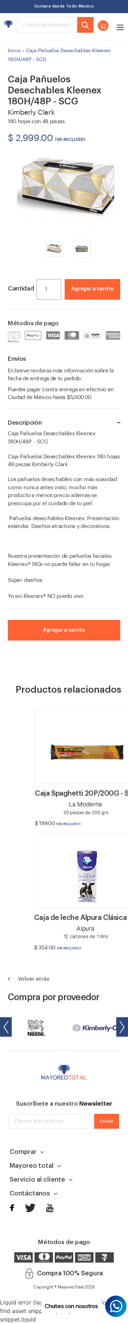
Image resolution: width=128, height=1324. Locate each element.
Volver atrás (32, 979)
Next (122, 1027)
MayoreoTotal (71, 1287)
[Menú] (118, 26)
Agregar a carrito (92, 289)
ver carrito (98, 300)
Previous (6, 1027)
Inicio (14, 50)
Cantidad (21, 288)
